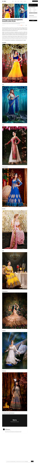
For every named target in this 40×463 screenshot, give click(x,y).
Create (15, 1)
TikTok (34, 8)
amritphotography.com (8, 40)
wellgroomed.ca (13, 40)
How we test (25, 1)
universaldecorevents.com (19, 40)
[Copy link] (23, 25)
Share (26, 25)
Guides (13, 1)
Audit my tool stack (35, 1)
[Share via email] (22, 25)
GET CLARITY (33, 20)
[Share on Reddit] (21, 25)
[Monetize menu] (22, 1)
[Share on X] (20, 25)
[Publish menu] (19, 1)
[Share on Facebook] (17, 25)
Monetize (21, 1)
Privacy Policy (26, 461)
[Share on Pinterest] (18, 25)
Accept (32, 461)
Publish (18, 1)
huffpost (25, 40)
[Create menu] (16, 1)
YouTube (30, 8)
